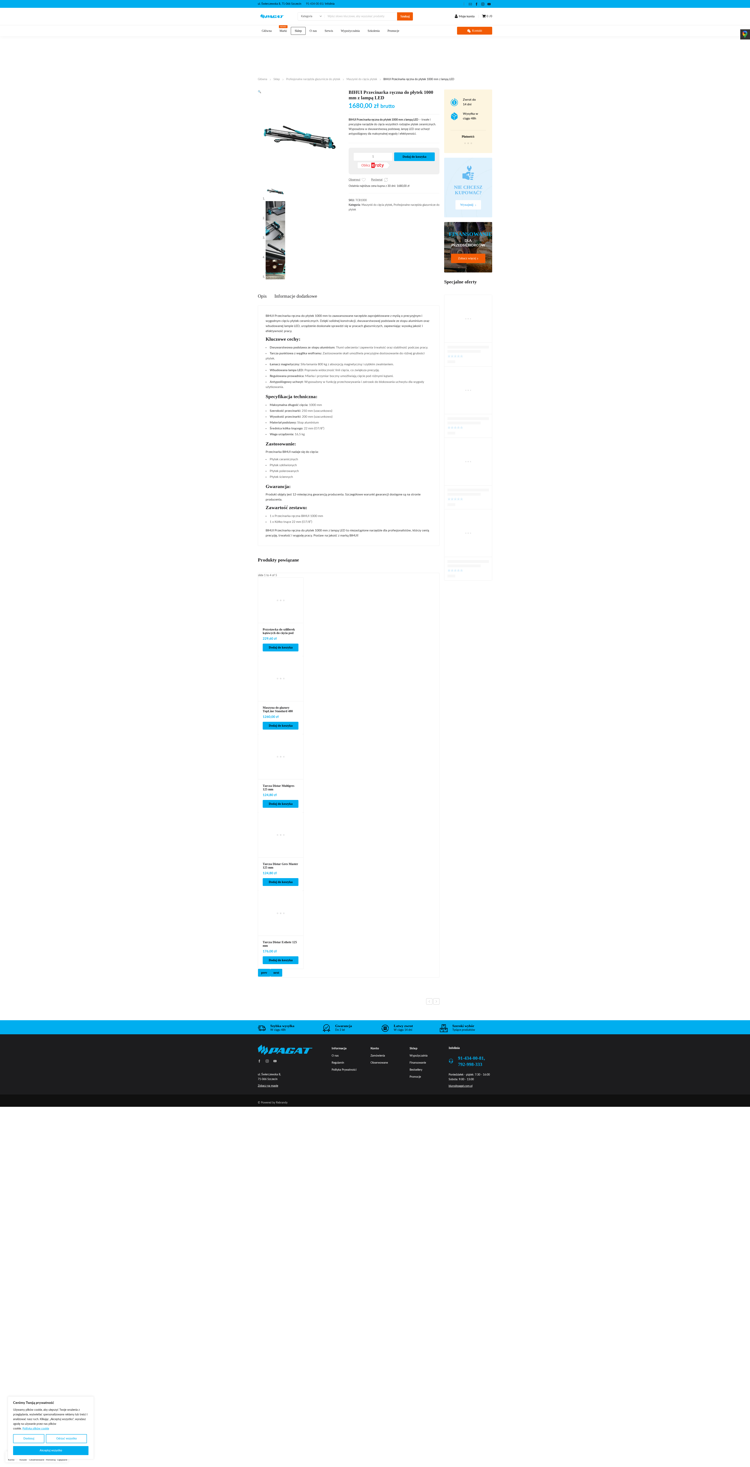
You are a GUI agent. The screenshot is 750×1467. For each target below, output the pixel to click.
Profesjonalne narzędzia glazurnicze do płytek (313, 79)
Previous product (429, 1001)
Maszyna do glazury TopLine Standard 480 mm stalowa (278, 711)
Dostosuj (28, 1438)
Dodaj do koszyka (414, 156)
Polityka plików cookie (35, 1428)
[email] (470, 4)
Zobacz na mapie (268, 1086)
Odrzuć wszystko (66, 1438)
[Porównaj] (386, 180)
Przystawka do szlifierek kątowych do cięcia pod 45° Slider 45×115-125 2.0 (279, 633)
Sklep (276, 79)
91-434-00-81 (314, 4)
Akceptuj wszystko (51, 1450)
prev (264, 972)
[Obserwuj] (364, 180)
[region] (51, 1427)
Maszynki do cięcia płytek (361, 79)
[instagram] (483, 4)
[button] (259, 91)
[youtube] (489, 4)
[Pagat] (272, 16)
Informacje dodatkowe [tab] (295, 296)
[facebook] (476, 4)
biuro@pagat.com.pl (460, 1086)
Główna (262, 79)
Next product (436, 1001)
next (276, 972)
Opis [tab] (262, 296)
